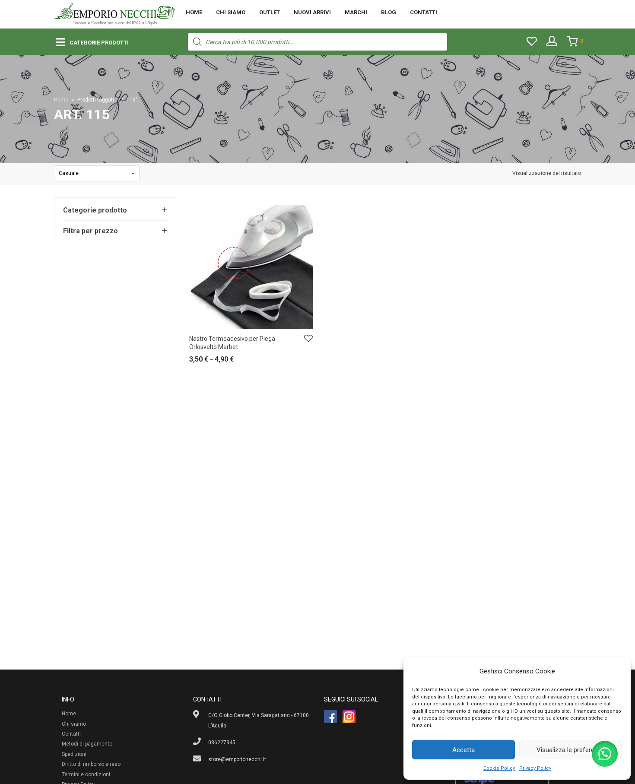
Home (194, 12)
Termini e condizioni (86, 774)
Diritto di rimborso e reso (91, 764)
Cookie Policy (499, 768)
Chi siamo (230, 12)
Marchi (356, 12)
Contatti (423, 12)
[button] (605, 754)
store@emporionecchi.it (237, 759)
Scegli (192, 361)
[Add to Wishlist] (308, 339)
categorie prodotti (99, 42)
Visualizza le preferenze (571, 750)
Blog (388, 12)
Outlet (269, 12)
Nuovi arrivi (312, 12)
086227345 (221, 743)
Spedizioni (74, 754)
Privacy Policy (535, 768)
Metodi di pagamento (87, 744)
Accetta (463, 750)
